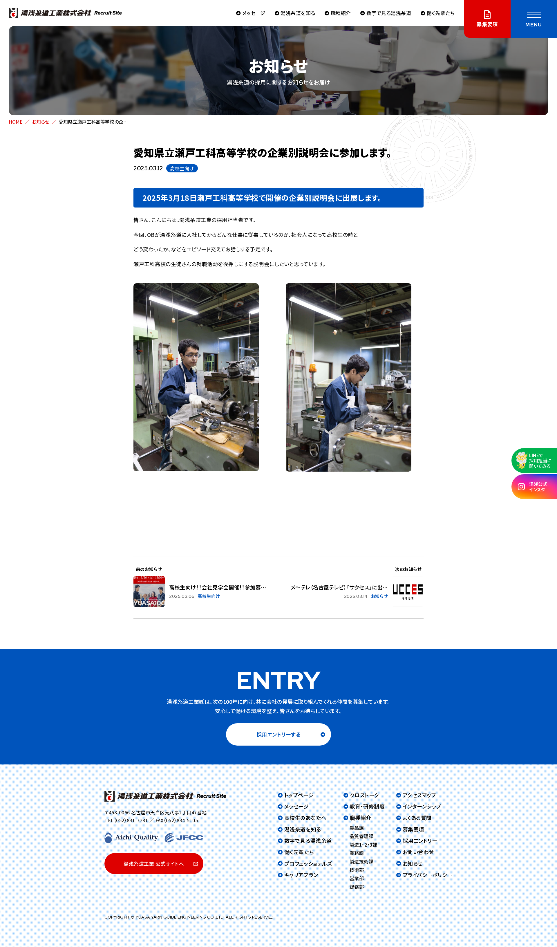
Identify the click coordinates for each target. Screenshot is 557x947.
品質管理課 (362, 836)
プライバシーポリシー (428, 875)
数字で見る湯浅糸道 (388, 13)
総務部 (357, 886)
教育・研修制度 (367, 806)
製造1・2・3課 (363, 844)
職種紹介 (341, 13)
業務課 (357, 852)
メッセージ (253, 13)
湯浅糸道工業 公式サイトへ (154, 863)
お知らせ (40, 121)
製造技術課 (362, 861)
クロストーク (364, 795)
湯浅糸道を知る (298, 13)
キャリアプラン (301, 875)
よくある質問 (417, 817)
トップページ (299, 795)
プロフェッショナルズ (308, 863)
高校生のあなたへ (305, 817)
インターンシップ (422, 806)
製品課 (357, 827)
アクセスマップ (419, 795)
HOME (16, 121)
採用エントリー (420, 840)
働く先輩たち (440, 13)
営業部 (357, 878)
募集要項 (413, 829)
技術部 (357, 869)
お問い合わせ (418, 852)
